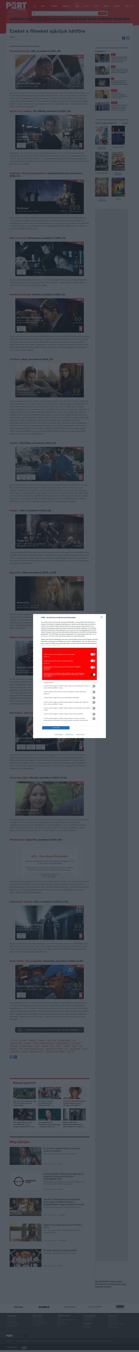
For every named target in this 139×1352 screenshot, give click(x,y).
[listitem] (69, 650)
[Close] (102, 617)
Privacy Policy (80, 734)
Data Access (69, 734)
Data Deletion (59, 734)
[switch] (92, 654)
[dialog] (69, 676)
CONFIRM (55, 727)
